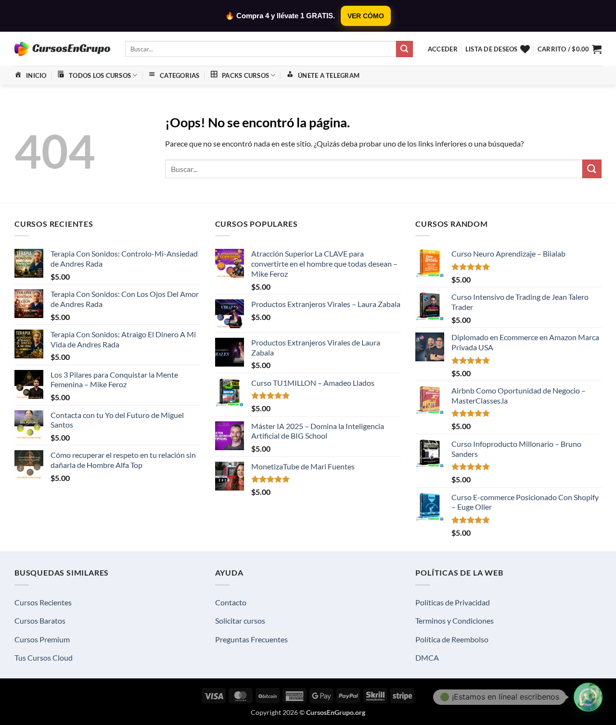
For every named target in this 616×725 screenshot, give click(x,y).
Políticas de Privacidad (452, 602)
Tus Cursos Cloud (43, 657)
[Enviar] (404, 49)
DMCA (427, 657)
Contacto (230, 602)
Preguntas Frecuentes (251, 639)
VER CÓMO (365, 16)
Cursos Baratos (39, 620)
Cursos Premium (42, 639)
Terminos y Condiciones (454, 620)
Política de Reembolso (451, 639)
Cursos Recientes (43, 602)
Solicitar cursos (240, 620)
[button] (443, 49)
